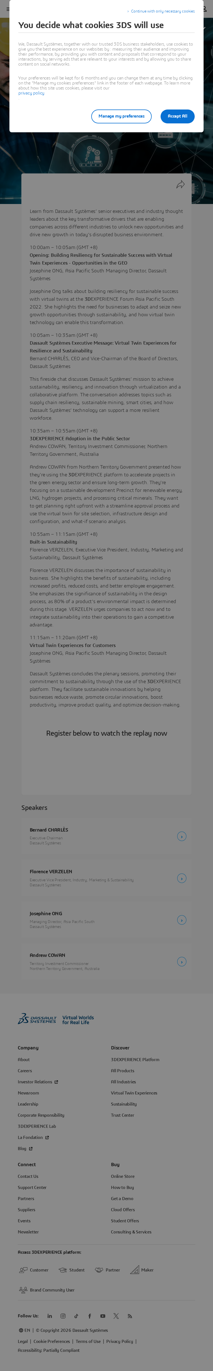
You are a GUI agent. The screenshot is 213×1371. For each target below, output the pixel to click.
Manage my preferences (121, 116)
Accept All (177, 116)
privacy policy (31, 93)
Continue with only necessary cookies (163, 11)
